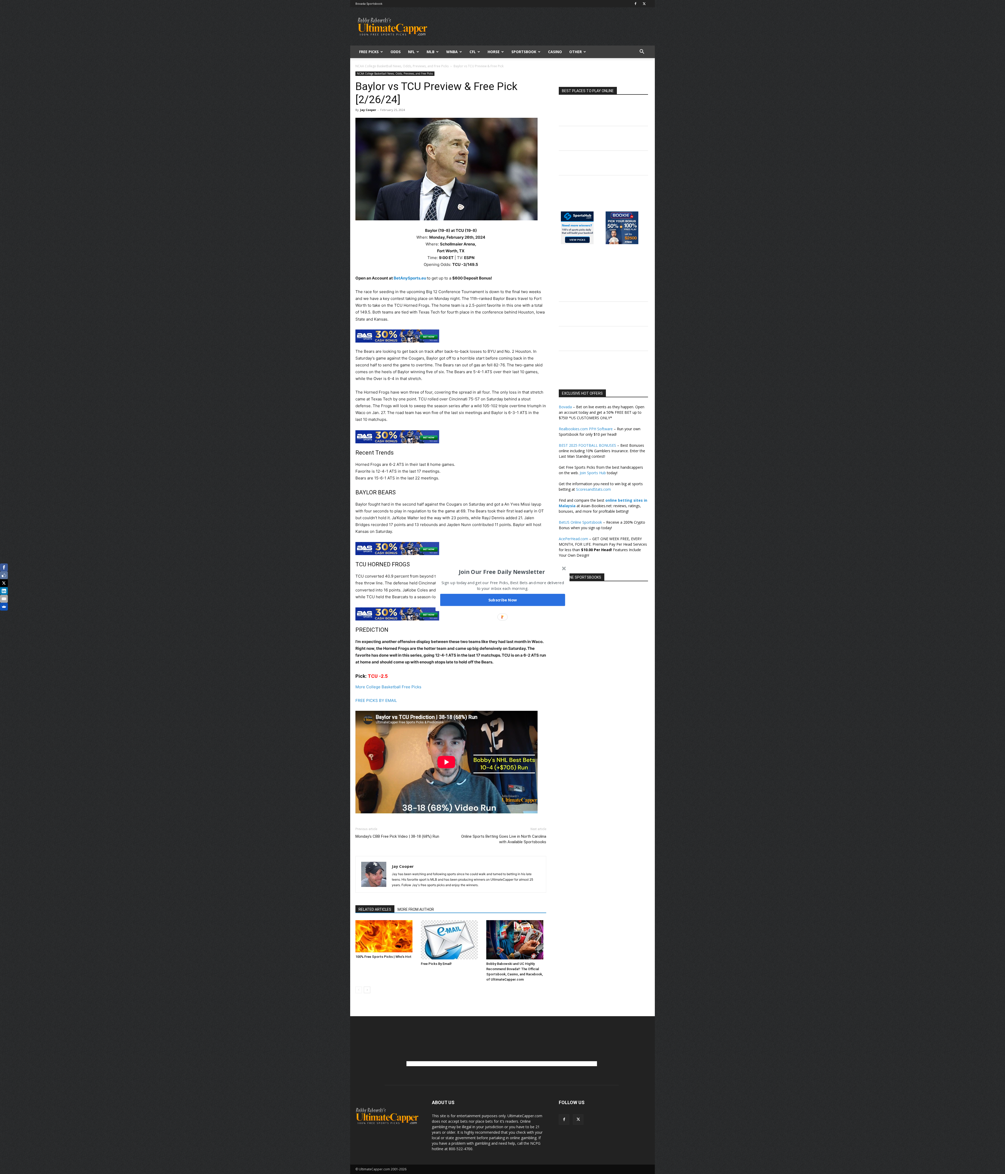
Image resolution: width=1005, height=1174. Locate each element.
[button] (502, 572)
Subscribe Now (502, 599)
